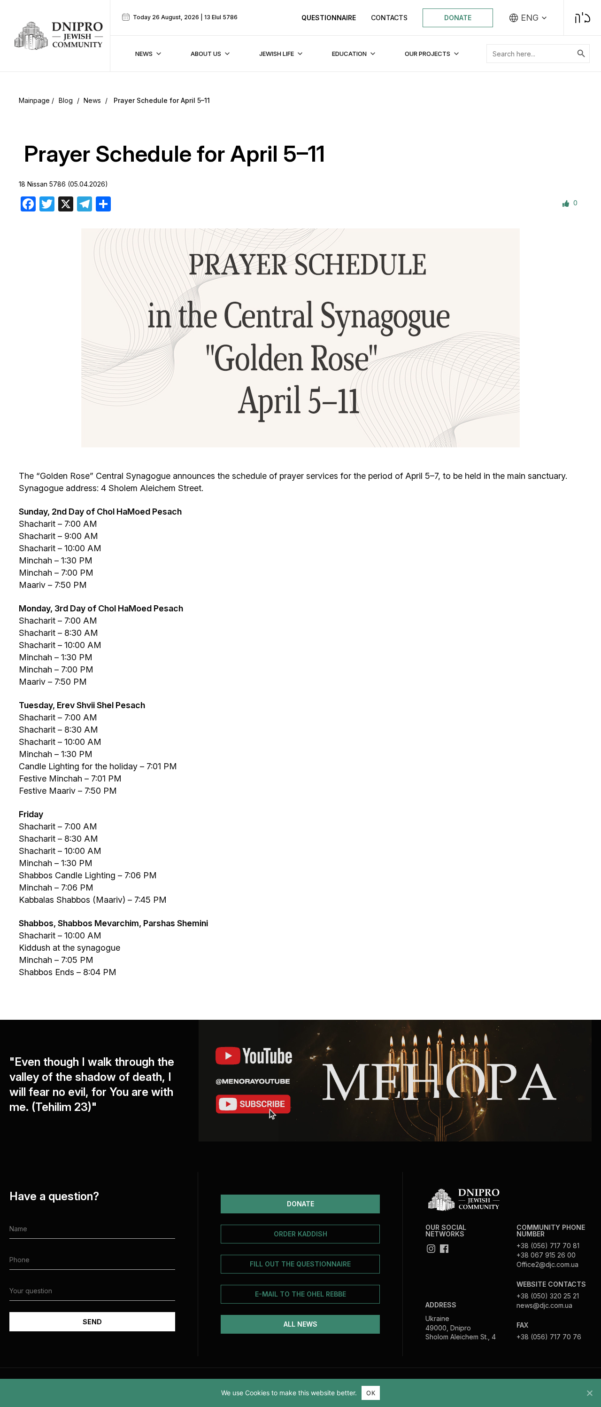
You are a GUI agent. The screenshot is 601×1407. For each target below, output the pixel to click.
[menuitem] (528, 17)
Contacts (389, 18)
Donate (457, 18)
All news (300, 1324)
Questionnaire (328, 18)
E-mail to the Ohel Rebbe (300, 1294)
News (92, 100)
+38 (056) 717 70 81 (547, 1246)
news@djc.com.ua (544, 1305)
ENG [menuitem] (530, 18)
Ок (370, 1393)
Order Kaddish (300, 1234)
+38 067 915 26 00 (546, 1255)
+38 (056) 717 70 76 (548, 1337)
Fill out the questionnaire (300, 1264)
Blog (66, 100)
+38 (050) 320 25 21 (547, 1296)
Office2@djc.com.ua (547, 1264)
